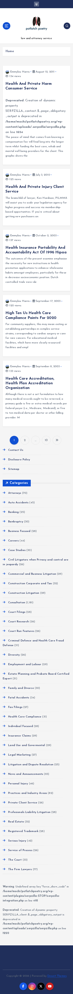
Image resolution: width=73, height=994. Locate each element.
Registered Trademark (23, 831)
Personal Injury (18, 783)
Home (9, 51)
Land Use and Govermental (26, 745)
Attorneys (14, 493)
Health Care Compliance (24, 716)
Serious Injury (17, 840)
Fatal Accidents (18, 697)
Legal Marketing (19, 754)
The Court (15, 859)
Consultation (16, 602)
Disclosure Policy (19, 459)
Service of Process (20, 850)
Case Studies (17, 550)
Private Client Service (22, 802)
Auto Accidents (18, 502)
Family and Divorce (21, 688)
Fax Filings (15, 707)
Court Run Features (21, 631)
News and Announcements (25, 774)
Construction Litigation (23, 593)
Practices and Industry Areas (27, 793)
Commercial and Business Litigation (32, 574)
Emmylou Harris (20, 71)
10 (46, 440)
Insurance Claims (19, 735)
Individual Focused (20, 726)
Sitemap (13, 469)
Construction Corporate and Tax (30, 583)
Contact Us (15, 450)
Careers (13, 540)
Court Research (18, 621)
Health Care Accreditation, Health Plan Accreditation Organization (29, 383)
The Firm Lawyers (20, 869)
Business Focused (19, 531)
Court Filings (16, 612)
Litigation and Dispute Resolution (30, 764)
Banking (13, 512)
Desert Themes (57, 976)
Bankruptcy (15, 521)
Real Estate (16, 821)
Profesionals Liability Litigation (29, 812)
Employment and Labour (24, 664)
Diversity (14, 654)
